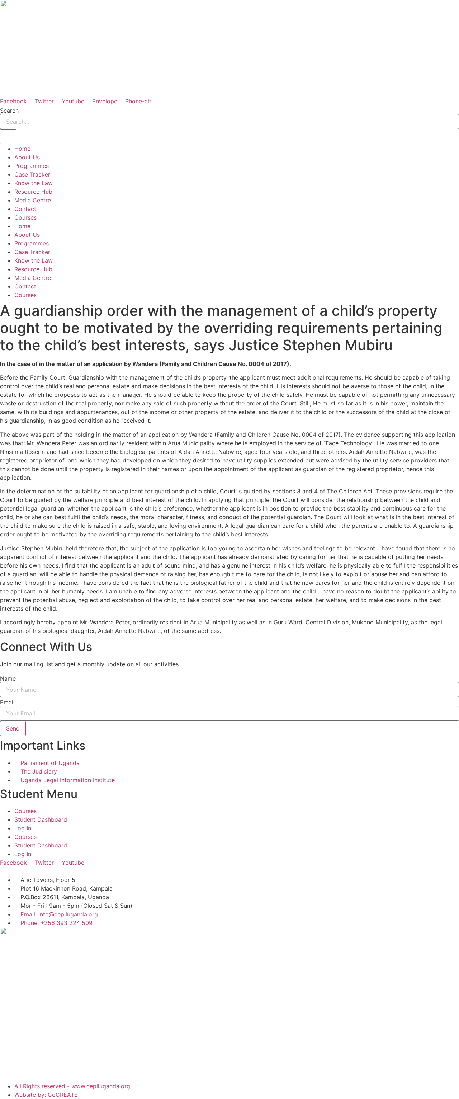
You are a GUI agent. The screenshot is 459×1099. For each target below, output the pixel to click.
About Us (27, 157)
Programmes (31, 165)
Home (22, 148)
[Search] (8, 136)
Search (9, 110)
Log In (22, 828)
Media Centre (32, 200)
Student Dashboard (40, 819)
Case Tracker (32, 174)
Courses (25, 217)
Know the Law (33, 183)
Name (8, 678)
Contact (25, 208)
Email (7, 702)
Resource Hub (33, 191)
